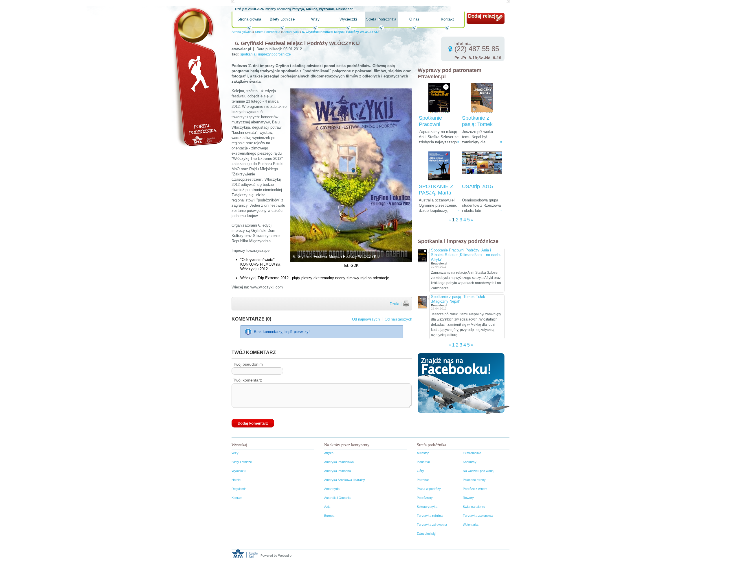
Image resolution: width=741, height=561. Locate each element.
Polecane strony (474, 480)
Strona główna (249, 19)
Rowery (468, 497)
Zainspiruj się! (426, 533)
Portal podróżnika (197, 77)
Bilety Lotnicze (282, 19)
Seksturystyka (427, 506)
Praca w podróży (429, 488)
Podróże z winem (475, 488)
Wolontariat (470, 524)
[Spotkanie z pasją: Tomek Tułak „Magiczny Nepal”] (482, 98)
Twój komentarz (247, 380)
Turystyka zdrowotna (432, 524)
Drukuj (395, 303)
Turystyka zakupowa (478, 515)
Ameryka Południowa (339, 462)
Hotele (236, 480)
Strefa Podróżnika (381, 19)
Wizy (315, 19)
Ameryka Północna (337, 471)
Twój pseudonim (248, 364)
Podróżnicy (425, 497)
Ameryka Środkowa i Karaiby (344, 480)
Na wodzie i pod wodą (478, 471)
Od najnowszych (366, 319)
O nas (414, 19)
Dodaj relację (483, 16)
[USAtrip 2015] (482, 166)
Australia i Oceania (337, 497)
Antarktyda (291, 32)
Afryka (328, 453)
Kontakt (447, 19)
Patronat (423, 480)
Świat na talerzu (474, 506)
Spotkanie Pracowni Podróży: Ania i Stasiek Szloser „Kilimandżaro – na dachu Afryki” (466, 255)
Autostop (423, 453)
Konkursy (469, 462)
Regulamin (239, 488)
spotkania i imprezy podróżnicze (265, 54)
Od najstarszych (398, 319)
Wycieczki (348, 19)
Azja (327, 506)
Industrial (423, 462)
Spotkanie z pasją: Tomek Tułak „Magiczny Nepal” (458, 299)
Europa (329, 515)
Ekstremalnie (472, 453)
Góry (420, 471)
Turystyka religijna (430, 515)
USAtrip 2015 (477, 186)
